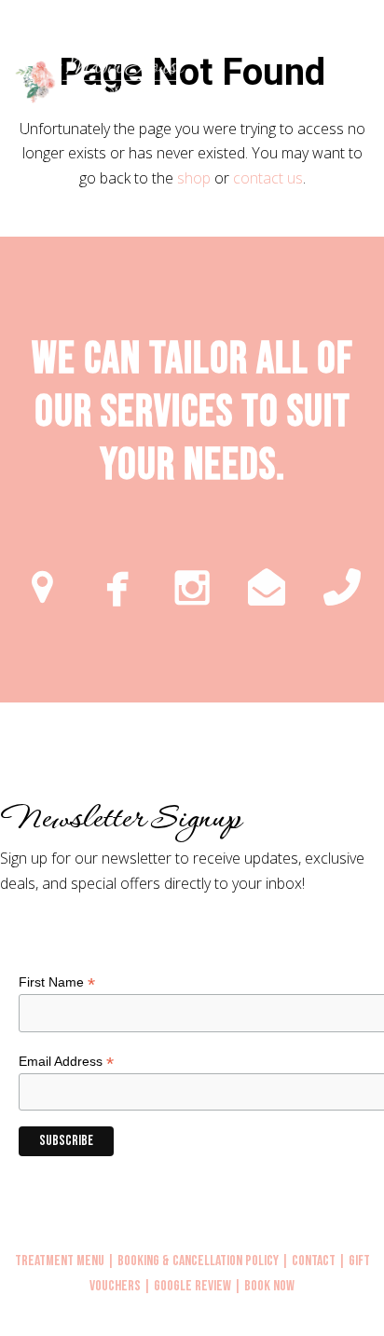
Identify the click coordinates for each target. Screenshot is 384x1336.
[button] (373, 81)
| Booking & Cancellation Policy (193, 1261)
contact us (268, 178)
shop (194, 178)
